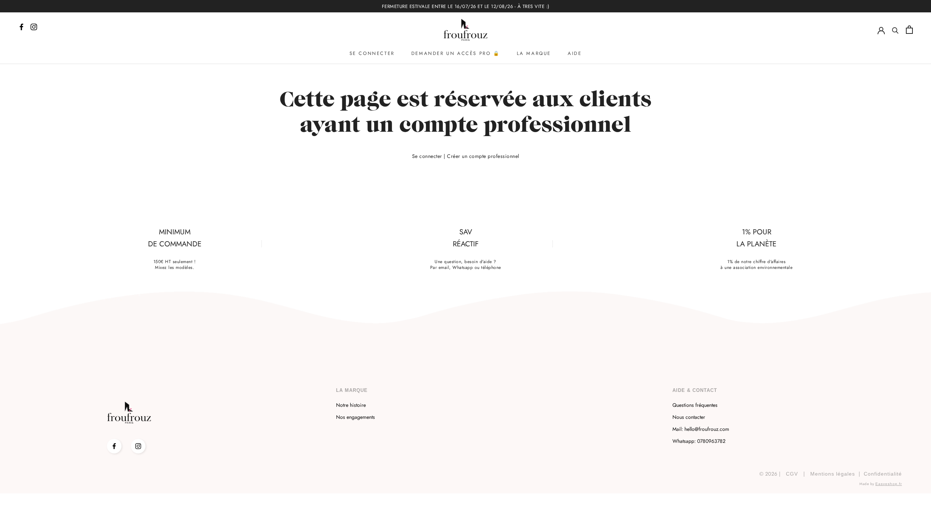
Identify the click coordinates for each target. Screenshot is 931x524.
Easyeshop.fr (888, 484)
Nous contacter (688, 417)
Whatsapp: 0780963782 (699, 441)
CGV (792, 474)
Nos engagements (355, 417)
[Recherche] (895, 30)
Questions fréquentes (695, 405)
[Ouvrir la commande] (909, 29)
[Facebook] (114, 446)
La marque (534, 53)
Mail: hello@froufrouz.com (700, 429)
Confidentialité (883, 474)
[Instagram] (138, 446)
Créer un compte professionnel (483, 156)
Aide (575, 53)
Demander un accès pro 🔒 (455, 53)
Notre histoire (351, 405)
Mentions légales (832, 474)
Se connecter (372, 53)
